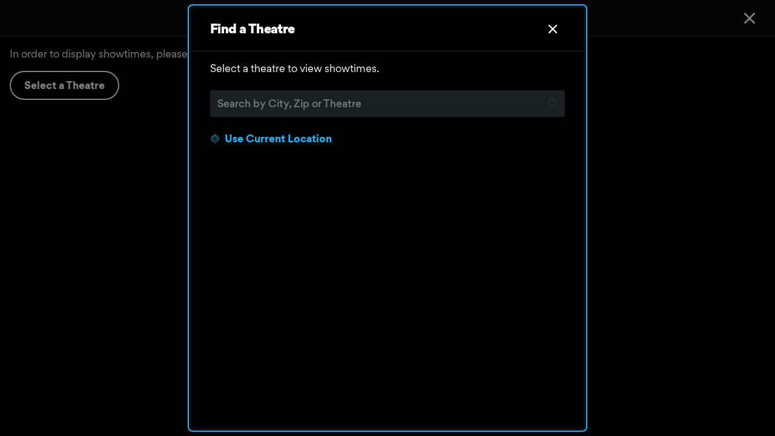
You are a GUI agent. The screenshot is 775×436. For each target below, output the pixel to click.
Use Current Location (278, 138)
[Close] (553, 29)
